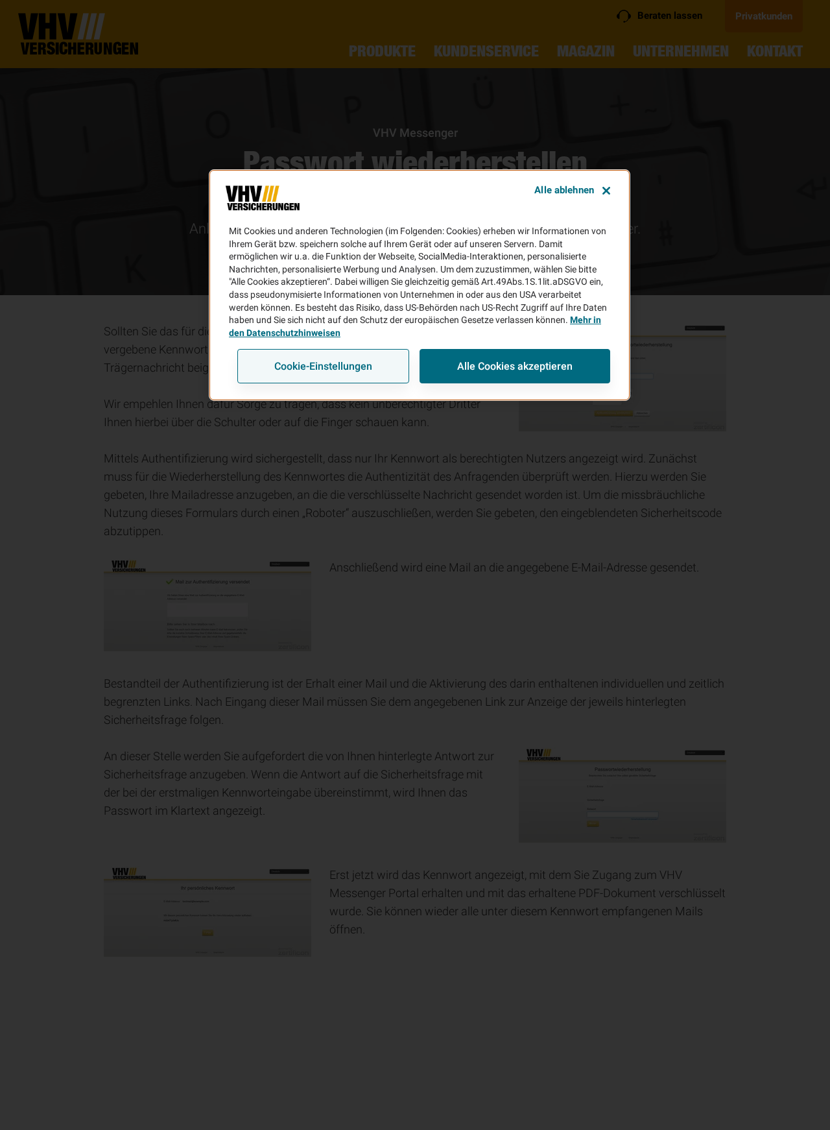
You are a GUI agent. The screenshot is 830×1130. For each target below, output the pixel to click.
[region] (419, 284)
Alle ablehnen (564, 190)
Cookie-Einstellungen (323, 367)
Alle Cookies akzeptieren (515, 367)
